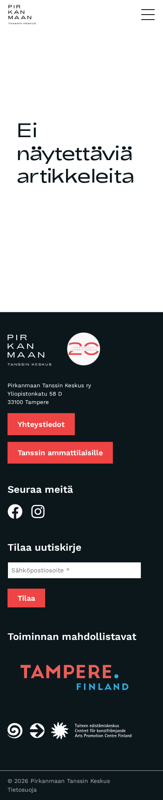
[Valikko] (148, 15)
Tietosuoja (22, 789)
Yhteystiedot (41, 424)
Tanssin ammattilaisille (60, 452)
